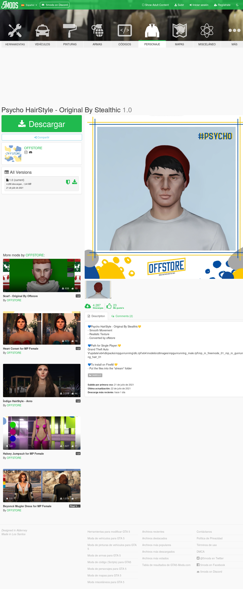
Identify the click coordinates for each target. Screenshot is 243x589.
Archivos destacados (154, 538)
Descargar (45, 123)
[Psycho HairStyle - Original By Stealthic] (98, 289)
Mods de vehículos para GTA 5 (106, 538)
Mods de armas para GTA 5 (104, 555)
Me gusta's (118, 308)
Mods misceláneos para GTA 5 (106, 582)
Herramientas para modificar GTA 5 (109, 531)
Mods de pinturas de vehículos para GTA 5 (112, 547)
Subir (180, 5)
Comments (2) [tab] (123, 316)
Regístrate (223, 5)
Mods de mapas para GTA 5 (104, 575)
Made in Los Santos (13, 534)
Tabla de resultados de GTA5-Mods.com (166, 565)
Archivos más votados (155, 558)
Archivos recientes (153, 531)
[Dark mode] (237, 5)
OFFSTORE (33, 147)
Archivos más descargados (158, 551)
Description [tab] (97, 316)
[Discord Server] (30, 152)
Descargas (98, 308)
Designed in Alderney (14, 530)
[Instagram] (26, 152)
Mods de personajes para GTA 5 (107, 569)
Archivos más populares (156, 545)
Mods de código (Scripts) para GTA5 (109, 562)
